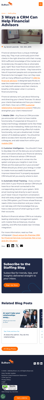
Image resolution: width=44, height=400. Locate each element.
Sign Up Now (12, 285)
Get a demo (22, 398)
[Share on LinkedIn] (12, 246)
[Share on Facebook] (8, 246)
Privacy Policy (6, 379)
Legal (3, 382)
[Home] (7, 5)
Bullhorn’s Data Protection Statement (14, 375)
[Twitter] (35, 363)
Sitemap (4, 384)
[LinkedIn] (41, 363)
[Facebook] (38, 363)
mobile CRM (7, 143)
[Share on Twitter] (17, 246)
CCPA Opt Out (6, 377)
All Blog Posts (10, 349)
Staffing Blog (12, 13)
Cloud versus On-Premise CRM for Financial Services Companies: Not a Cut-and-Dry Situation (21, 238)
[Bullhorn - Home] (8, 362)
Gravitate (15, 392)
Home (3, 13)
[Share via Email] (21, 246)
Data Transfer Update (9, 373)
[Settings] (3, 396)
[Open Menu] (40, 4)
